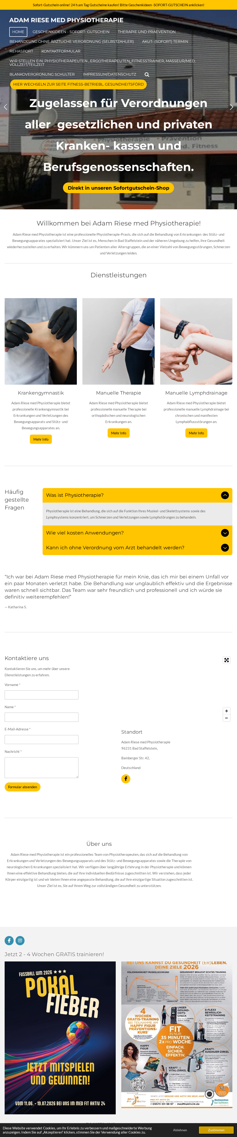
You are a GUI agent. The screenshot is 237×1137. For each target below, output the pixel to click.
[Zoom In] (226, 711)
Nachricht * (13, 751)
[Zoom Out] (226, 717)
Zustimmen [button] (216, 1130)
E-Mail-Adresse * (18, 729)
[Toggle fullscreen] (226, 660)
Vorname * (12, 685)
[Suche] (147, 75)
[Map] (176, 689)
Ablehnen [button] (180, 1130)
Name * (10, 707)
